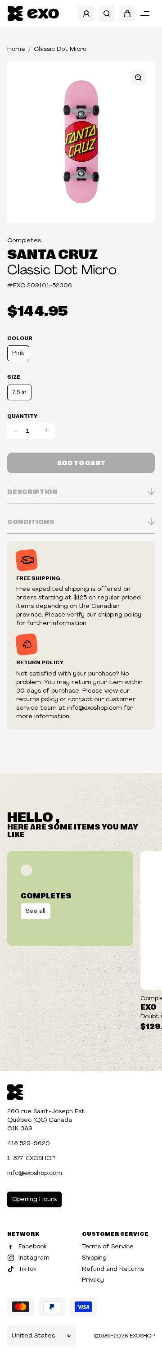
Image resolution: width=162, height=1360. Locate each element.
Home (16, 49)
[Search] (107, 14)
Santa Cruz (52, 253)
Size (13, 376)
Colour (19, 338)
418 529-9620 (28, 1143)
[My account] (86, 14)
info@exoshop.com (34, 1173)
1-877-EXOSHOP (31, 1158)
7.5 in (19, 392)
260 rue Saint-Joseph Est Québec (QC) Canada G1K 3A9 (46, 1120)
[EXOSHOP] (33, 14)
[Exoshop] (15, 1091)
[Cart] (127, 14)
